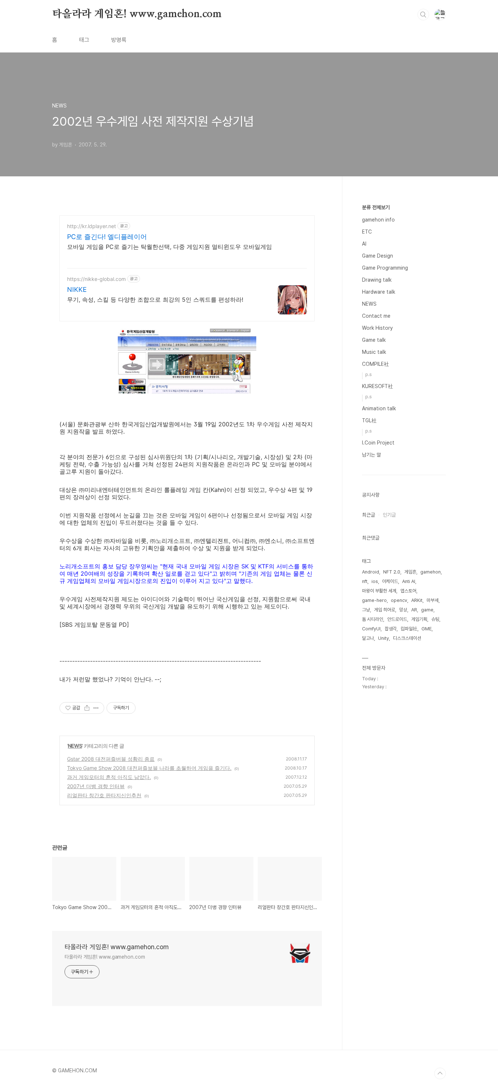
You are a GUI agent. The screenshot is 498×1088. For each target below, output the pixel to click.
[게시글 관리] (96, 707)
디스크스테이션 (407, 638)
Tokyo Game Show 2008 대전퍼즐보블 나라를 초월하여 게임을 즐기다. (149, 768)
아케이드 (390, 581)
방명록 (119, 39)
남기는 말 (371, 455)
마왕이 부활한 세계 (379, 591)
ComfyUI (371, 628)
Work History (377, 328)
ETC (367, 232)
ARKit (417, 600)
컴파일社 (409, 628)
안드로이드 (397, 619)
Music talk (374, 352)
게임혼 (410, 572)
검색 (423, 14)
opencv (399, 600)
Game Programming (385, 268)
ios (374, 581)
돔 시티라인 (372, 619)
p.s (368, 374)
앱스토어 (408, 591)
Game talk (374, 340)
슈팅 (435, 619)
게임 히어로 (384, 610)
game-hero (374, 600)
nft (364, 581)
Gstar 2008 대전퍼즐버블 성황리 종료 (111, 759)
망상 (403, 610)
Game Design (377, 256)
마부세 (433, 600)
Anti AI (408, 581)
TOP (440, 1073)
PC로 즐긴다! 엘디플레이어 (107, 236)
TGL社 (369, 420)
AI (364, 244)
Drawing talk (377, 280)
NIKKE (77, 289)
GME (426, 628)
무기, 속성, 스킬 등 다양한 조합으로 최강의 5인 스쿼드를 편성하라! (155, 299)
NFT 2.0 (391, 572)
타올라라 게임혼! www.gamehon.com (137, 14)
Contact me (376, 316)
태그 (84, 39)
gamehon (430, 572)
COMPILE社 (375, 364)
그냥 (366, 610)
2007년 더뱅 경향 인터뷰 (96, 786)
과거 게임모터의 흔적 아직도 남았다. (109, 777)
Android (370, 572)
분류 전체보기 (376, 207)
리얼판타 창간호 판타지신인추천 (104, 795)
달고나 (368, 638)
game (427, 610)
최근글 (368, 515)
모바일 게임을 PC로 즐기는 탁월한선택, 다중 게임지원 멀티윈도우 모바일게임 (169, 246)
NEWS (75, 746)
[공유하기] (87, 707)
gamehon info (378, 220)
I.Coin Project (378, 443)
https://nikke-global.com (96, 279)
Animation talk (379, 408)
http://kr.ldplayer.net (91, 226)
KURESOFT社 (377, 386)
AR (414, 610)
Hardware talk (378, 292)
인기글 (389, 515)
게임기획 (419, 619)
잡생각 (391, 628)
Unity (383, 638)
